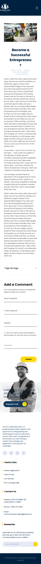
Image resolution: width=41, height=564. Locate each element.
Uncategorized (21, 74)
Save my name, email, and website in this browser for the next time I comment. (20, 334)
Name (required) (10, 298)
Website (7, 323)
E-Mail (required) (10, 311)
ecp (28, 70)
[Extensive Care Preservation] (5, 7)
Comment (8, 344)
